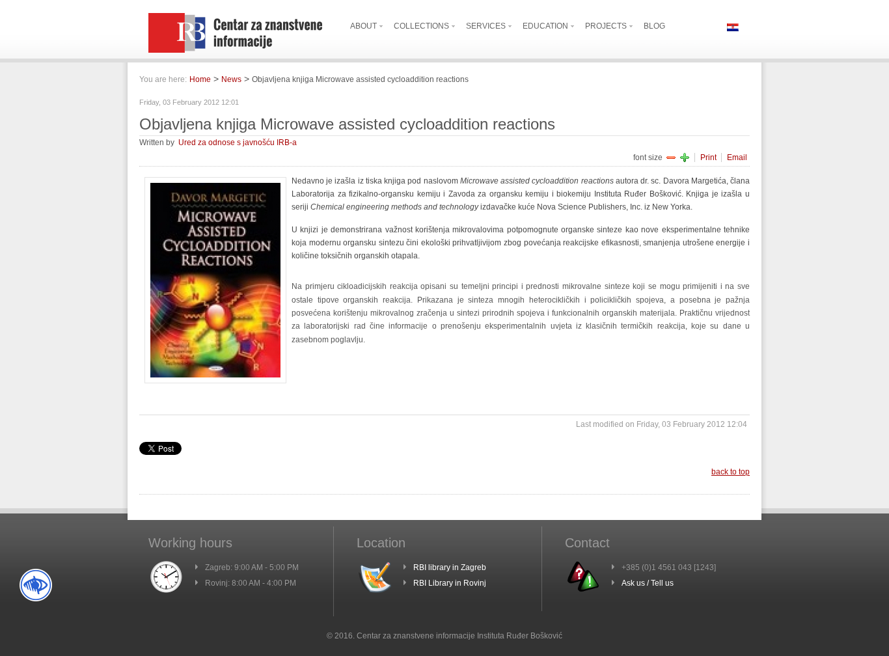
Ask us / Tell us (648, 583)
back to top (730, 471)
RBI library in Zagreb (449, 567)
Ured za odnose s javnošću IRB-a (237, 142)
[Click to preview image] (215, 380)
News (231, 79)
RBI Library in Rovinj (449, 583)
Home (200, 79)
